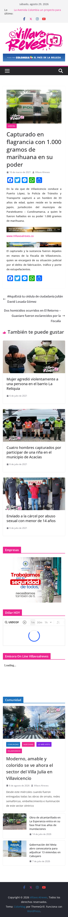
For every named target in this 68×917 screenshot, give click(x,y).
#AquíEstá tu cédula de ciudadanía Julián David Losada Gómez (35, 299)
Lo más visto (44, 744)
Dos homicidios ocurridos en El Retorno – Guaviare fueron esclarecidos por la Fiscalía (32, 316)
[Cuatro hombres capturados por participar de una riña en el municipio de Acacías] (34, 412)
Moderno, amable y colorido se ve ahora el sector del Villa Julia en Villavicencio (29, 768)
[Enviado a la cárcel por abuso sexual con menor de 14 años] (34, 480)
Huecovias (28, 744)
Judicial (11, 126)
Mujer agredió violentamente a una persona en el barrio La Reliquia (32, 384)
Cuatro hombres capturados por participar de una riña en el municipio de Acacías (34, 452)
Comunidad (13, 744)
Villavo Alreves (42, 172)
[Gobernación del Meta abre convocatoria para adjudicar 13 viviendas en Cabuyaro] (14, 853)
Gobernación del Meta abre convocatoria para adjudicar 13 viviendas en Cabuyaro (45, 850)
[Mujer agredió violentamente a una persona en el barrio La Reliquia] (34, 343)
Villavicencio (14, 751)
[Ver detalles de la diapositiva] (34, 57)
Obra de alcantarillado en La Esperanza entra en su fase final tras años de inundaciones (45, 823)
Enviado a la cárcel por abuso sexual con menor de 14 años (31, 518)
